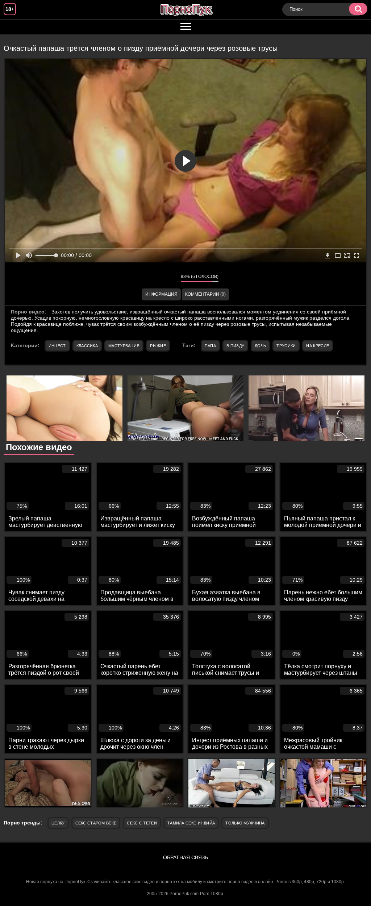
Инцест (57, 346)
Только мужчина (244, 823)
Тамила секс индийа (191, 823)
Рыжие (158, 346)
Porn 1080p (211, 893)
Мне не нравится (170, 278)
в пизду (235, 346)
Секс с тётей (142, 823)
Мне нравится (153, 278)
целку (58, 823)
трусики (286, 346)
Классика (87, 346)
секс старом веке (96, 823)
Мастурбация (123, 346)
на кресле (317, 346)
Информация (161, 294)
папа (210, 346)
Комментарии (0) (205, 294)
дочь (260, 346)
